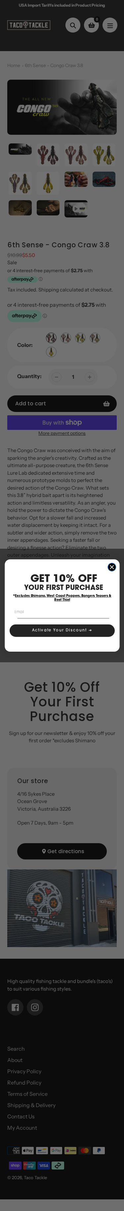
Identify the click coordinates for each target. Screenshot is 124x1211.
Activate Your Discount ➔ (62, 630)
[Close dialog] (112, 567)
